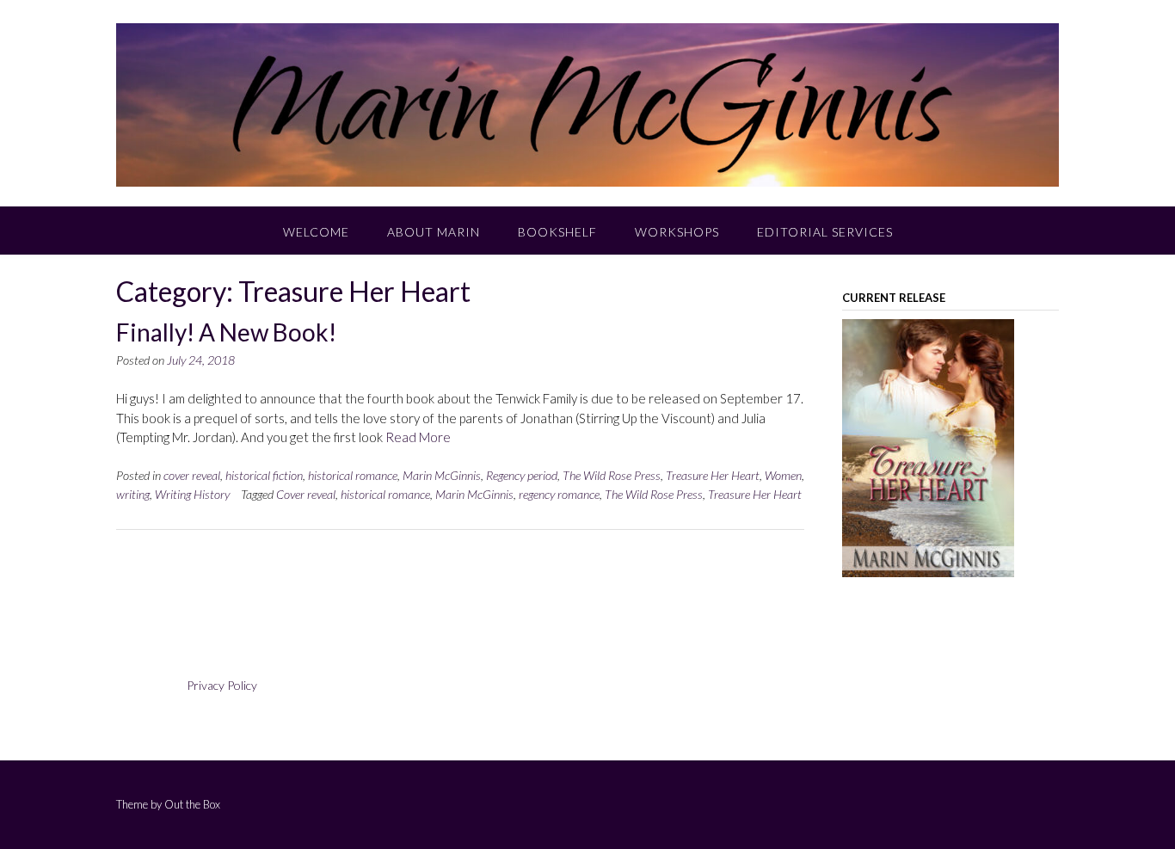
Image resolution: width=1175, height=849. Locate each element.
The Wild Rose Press (612, 475)
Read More (418, 437)
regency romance (559, 494)
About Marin (433, 232)
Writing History (192, 494)
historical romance (352, 475)
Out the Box (192, 804)
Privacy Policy (222, 685)
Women (783, 475)
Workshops (677, 232)
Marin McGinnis (442, 475)
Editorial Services (825, 232)
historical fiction (264, 475)
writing (133, 494)
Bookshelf (557, 232)
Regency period (521, 475)
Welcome (316, 232)
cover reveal (191, 475)
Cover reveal (305, 494)
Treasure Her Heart (713, 475)
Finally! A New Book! (226, 332)
